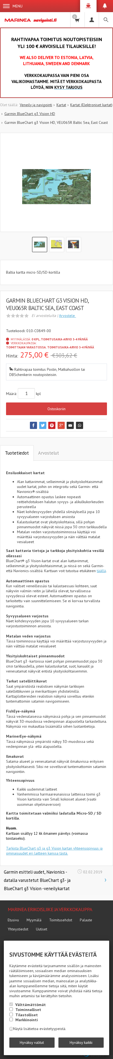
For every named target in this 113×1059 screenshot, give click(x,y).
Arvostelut (48, 453)
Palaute (86, 919)
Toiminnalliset (28, 1009)
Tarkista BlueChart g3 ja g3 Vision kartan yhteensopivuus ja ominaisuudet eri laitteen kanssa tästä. (54, 851)
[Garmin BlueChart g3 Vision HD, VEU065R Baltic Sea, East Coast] (56, 186)
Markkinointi (26, 1019)
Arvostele (67, 315)
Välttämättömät (30, 1004)
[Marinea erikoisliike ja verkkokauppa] (31, 19)
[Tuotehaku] (106, 19)
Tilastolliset (26, 1014)
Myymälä (34, 919)
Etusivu (13, 919)
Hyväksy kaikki (81, 1042)
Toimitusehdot (60, 919)
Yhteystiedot (18, 929)
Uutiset (41, 929)
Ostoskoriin (56, 408)
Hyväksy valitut (32, 1042)
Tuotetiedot (17, 453)
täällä (101, 570)
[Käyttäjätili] (91, 19)
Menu (17, 6)
